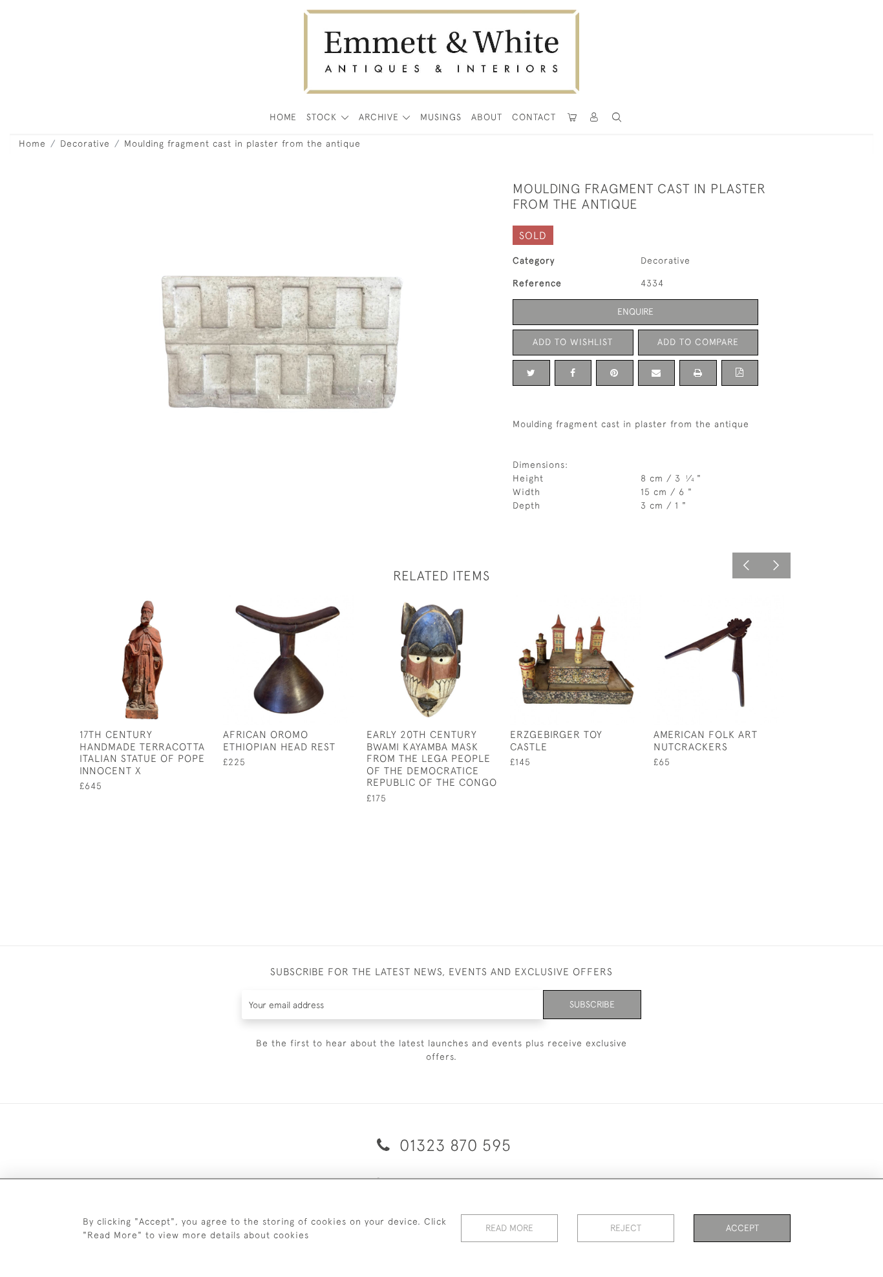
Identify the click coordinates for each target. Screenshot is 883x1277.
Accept (742, 1228)
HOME (283, 117)
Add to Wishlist (573, 342)
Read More (509, 1228)
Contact (534, 117)
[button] (616, 117)
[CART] (572, 117)
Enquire (635, 311)
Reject (625, 1228)
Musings (441, 117)
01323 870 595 (453, 1144)
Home (32, 143)
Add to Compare (698, 342)
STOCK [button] (323, 117)
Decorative (85, 143)
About (486, 117)
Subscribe (592, 1004)
